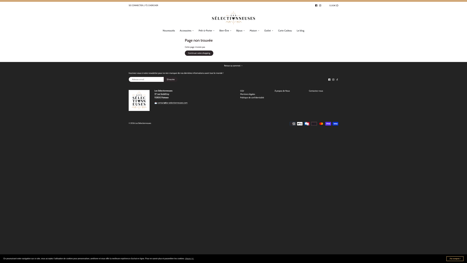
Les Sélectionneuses (143, 123)
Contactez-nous (316, 91)
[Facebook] (316, 5)
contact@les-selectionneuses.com (172, 103)
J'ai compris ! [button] (455, 259)
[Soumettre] (147, 5)
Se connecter (136, 5)
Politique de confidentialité (252, 97)
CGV (242, 91)
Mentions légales (247, 94)
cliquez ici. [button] (189, 259)
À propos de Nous (282, 91)
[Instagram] (320, 5)
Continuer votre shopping (199, 53)
